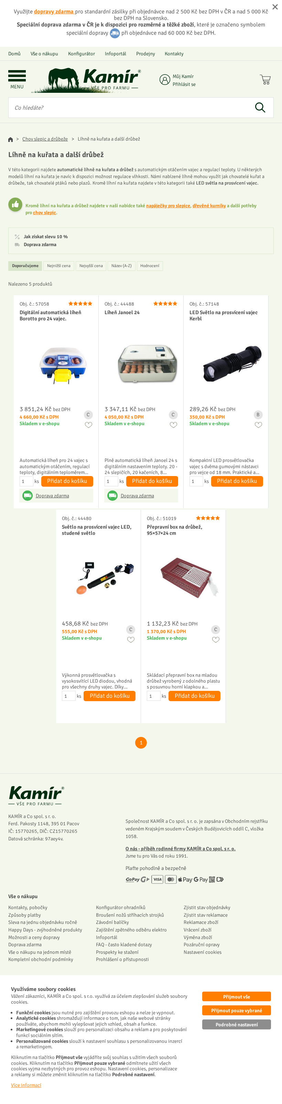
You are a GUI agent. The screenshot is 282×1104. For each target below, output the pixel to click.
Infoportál (115, 54)
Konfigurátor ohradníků (120, 907)
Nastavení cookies (202, 952)
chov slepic (44, 213)
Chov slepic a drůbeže (45, 139)
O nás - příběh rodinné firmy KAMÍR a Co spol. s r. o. (181, 849)
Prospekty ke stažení (117, 952)
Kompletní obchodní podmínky (40, 959)
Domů (14, 54)
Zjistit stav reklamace (206, 915)
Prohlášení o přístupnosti (122, 959)
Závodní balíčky (112, 922)
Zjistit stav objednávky (207, 907)
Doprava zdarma (40, 244)
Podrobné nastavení (237, 1025)
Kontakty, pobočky (27, 907)
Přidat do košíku (67, 481)
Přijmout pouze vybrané (236, 1010)
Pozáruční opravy (202, 944)
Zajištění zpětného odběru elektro (131, 930)
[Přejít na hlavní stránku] (112, 79)
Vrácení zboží (197, 930)
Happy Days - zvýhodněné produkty (45, 930)
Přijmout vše (236, 997)
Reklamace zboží (201, 922)
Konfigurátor (81, 54)
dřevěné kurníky (209, 206)
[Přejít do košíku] (267, 80)
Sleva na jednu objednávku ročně (42, 922)
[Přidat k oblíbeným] (88, 425)
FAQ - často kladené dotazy (124, 944)
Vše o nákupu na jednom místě (39, 952)
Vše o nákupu (44, 54)
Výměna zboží (198, 937)
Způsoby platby (24, 915)
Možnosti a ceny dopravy (34, 937)
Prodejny (145, 54)
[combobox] (127, 107)
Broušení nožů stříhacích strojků (130, 915)
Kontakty (174, 54)
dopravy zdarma (54, 11)
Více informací (26, 1085)
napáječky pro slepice (168, 206)
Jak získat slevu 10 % (46, 237)
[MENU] (17, 76)
